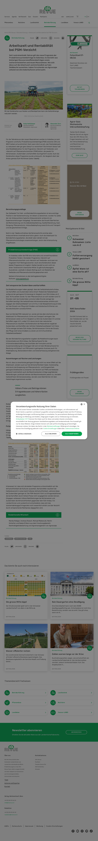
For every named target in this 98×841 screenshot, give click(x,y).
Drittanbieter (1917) (22, 419)
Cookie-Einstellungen (50, 428)
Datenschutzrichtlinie (72, 428)
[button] (23, 434)
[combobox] (81, 404)
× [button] (84, 404)
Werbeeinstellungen (53, 426)
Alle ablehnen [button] (50, 434)
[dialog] (49, 420)
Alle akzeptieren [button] (71, 434)
